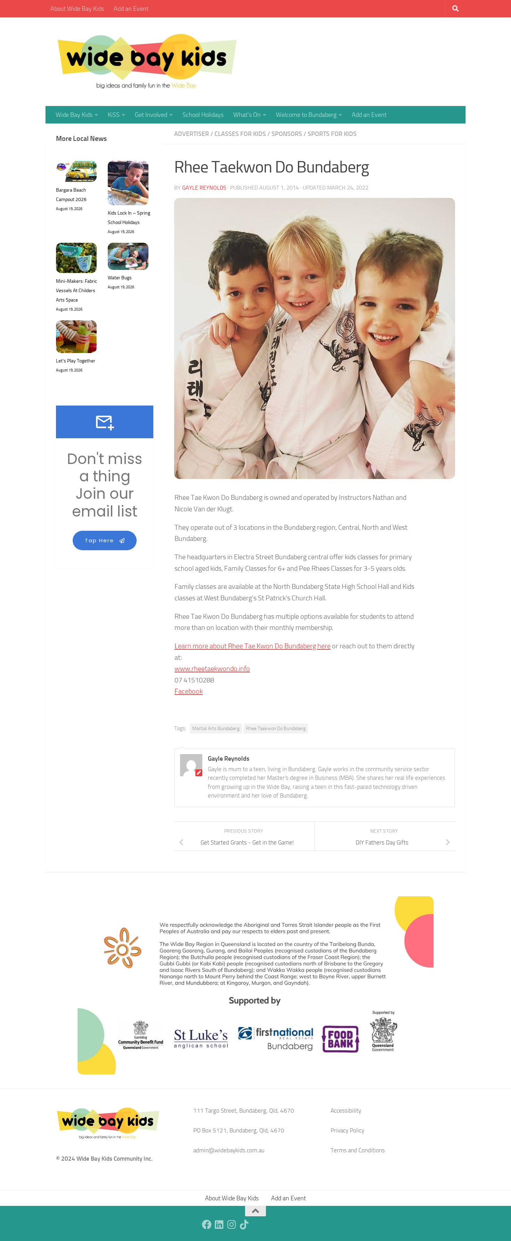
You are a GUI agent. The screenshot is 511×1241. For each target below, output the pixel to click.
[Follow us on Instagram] (232, 1225)
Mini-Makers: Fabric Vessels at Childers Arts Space (76, 290)
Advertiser (191, 134)
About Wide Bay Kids (77, 9)
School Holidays (203, 115)
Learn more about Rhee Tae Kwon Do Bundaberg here (253, 646)
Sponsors (286, 134)
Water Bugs (120, 278)
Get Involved (151, 115)
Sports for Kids (332, 134)
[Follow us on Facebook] (207, 1225)
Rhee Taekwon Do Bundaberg (276, 728)
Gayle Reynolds (204, 187)
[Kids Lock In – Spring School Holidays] (128, 184)
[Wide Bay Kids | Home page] (147, 61)
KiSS (114, 115)
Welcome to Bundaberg (306, 115)
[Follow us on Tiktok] (244, 1225)
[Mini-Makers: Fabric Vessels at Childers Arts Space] (76, 260)
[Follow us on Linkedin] (219, 1225)
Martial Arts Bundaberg (216, 728)
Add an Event (131, 9)
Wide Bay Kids (74, 115)
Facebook (189, 691)
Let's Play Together (75, 361)
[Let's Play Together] (76, 338)
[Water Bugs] (128, 258)
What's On (247, 115)
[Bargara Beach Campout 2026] (76, 173)
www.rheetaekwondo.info (212, 668)
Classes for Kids (240, 134)
